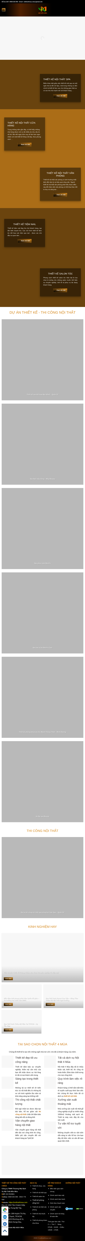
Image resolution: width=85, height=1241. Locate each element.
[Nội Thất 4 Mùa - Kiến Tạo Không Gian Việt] (42, 9)
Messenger (5, 1226)
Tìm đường (5, 1212)
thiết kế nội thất (70, 1096)
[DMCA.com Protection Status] (79, 1208)
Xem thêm (8, 978)
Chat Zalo (4, 1219)
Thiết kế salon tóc (38, 1196)
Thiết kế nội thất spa (39, 1192)
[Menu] (4, 10)
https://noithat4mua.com (18, 1202)
